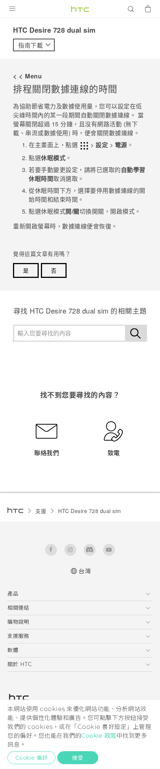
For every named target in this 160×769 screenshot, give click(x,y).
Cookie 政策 (98, 735)
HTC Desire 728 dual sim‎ (89, 511)
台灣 (85, 571)
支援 (40, 511)
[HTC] (80, 8)
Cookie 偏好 (31, 758)
